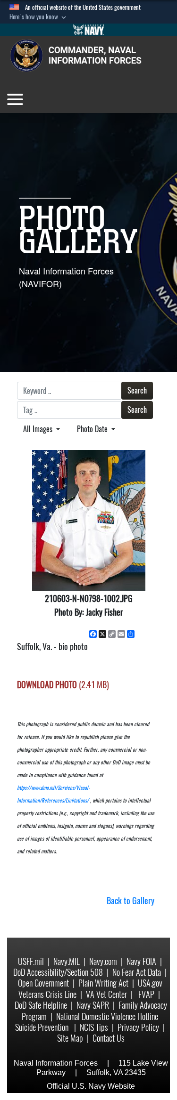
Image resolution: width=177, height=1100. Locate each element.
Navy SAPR (92, 1005)
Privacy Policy (138, 1027)
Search (137, 390)
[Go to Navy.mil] (88, 30)
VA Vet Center (106, 994)
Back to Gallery (130, 901)
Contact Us (109, 1038)
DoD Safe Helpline (41, 1005)
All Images (38, 429)
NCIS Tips (94, 1027)
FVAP (146, 994)
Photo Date (93, 429)
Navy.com (103, 961)
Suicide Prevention (42, 1027)
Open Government (43, 983)
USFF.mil (31, 961)
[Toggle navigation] (15, 99)
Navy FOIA (141, 961)
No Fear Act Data (136, 972)
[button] (38, 17)
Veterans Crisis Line (47, 994)
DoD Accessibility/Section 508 (58, 972)
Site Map (70, 1038)
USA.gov (150, 983)
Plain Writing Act (103, 983)
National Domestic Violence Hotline (107, 1016)
